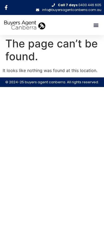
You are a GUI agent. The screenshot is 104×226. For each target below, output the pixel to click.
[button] (96, 25)
